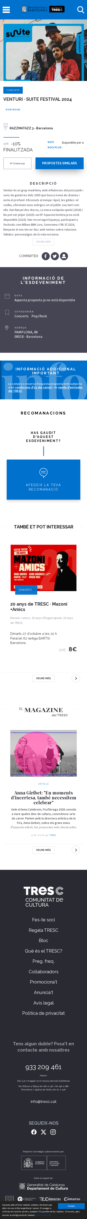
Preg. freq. (43, 961)
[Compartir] (64, 256)
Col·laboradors (43, 971)
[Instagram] (53, 1131)
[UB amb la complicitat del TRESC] (43, 9)
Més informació (43, 1215)
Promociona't (43, 982)
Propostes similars (59, 163)
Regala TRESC (43, 930)
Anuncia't (43, 992)
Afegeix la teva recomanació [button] (43, 487)
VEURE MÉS (43, 241)
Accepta (71, 1206)
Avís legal (43, 1003)
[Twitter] (55, 256)
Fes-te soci (43, 919)
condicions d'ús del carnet (33, 387)
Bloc (43, 940)
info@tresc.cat (43, 1101)
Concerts (13, 90)
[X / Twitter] (43, 1131)
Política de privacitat (43, 1013)
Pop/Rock (13, 109)
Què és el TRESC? (43, 951)
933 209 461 (43, 1067)
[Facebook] (46, 256)
